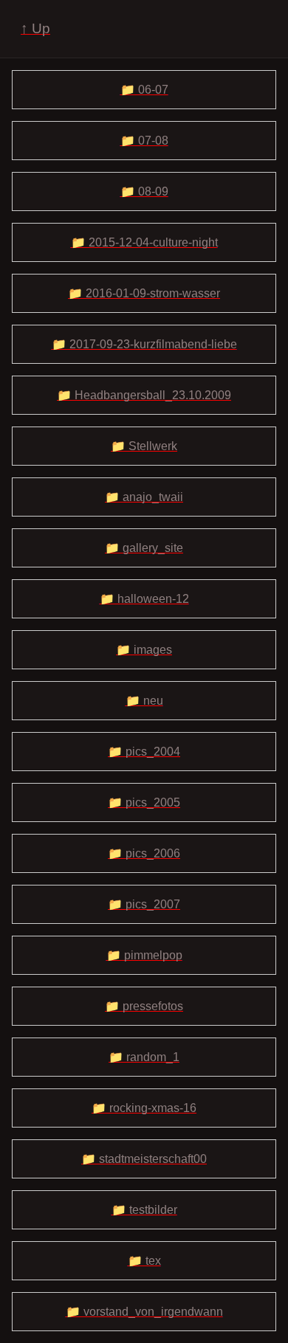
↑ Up (35, 28)
